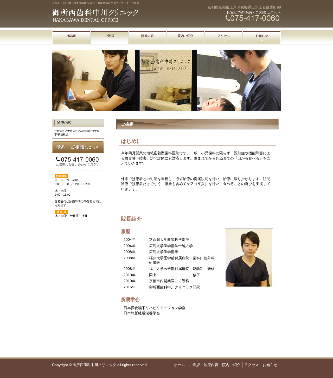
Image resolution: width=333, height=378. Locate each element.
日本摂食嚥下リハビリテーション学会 (154, 308)
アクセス (223, 36)
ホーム (179, 365)
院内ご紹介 (185, 36)
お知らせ (261, 36)
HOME (71, 36)
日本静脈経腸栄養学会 (142, 313)
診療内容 (147, 36)
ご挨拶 (109, 36)
